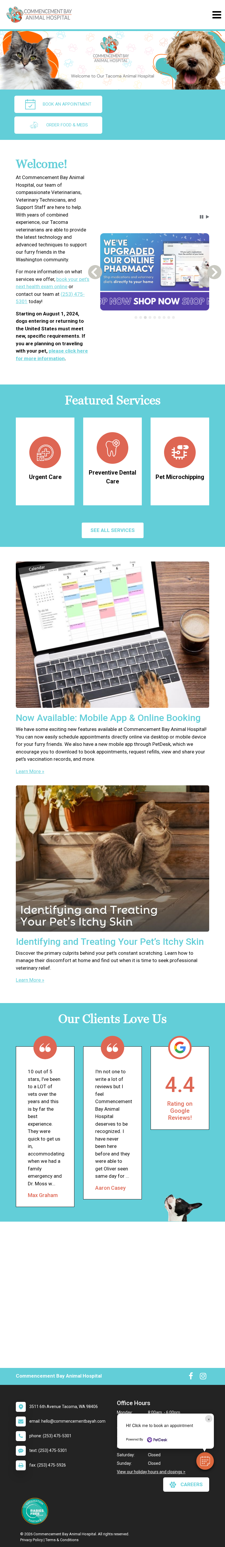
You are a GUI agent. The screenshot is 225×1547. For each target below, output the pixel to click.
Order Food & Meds (67, 125)
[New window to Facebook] (191, 1377)
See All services (113, 530)
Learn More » (30, 771)
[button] (205, 1461)
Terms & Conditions (62, 1540)
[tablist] (154, 317)
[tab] (135, 317)
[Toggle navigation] (217, 15)
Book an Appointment (67, 104)
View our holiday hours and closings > (151, 1471)
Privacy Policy (31, 1540)
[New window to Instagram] (203, 1377)
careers (191, 1484)
